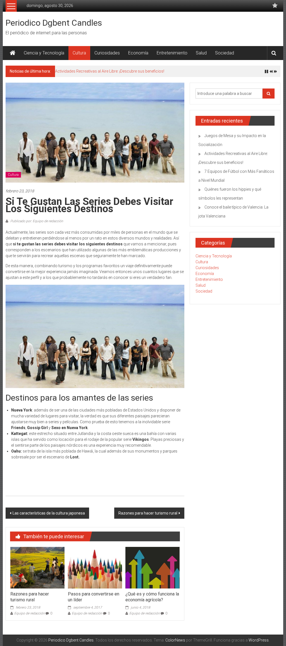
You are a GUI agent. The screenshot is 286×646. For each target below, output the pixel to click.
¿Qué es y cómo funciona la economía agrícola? (152, 596)
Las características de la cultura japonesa (49, 513)
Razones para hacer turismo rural (147, 513)
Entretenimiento (172, 53)
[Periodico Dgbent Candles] (13, 53)
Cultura (79, 53)
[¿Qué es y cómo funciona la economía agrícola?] (152, 567)
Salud (201, 53)
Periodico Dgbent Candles (54, 23)
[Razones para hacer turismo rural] (37, 567)
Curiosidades (107, 53)
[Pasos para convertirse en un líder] (95, 567)
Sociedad (224, 53)
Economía (138, 53)
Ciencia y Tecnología (44, 53)
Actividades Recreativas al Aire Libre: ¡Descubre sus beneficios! (109, 71)
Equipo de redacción (29, 613)
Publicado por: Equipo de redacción (36, 221)
